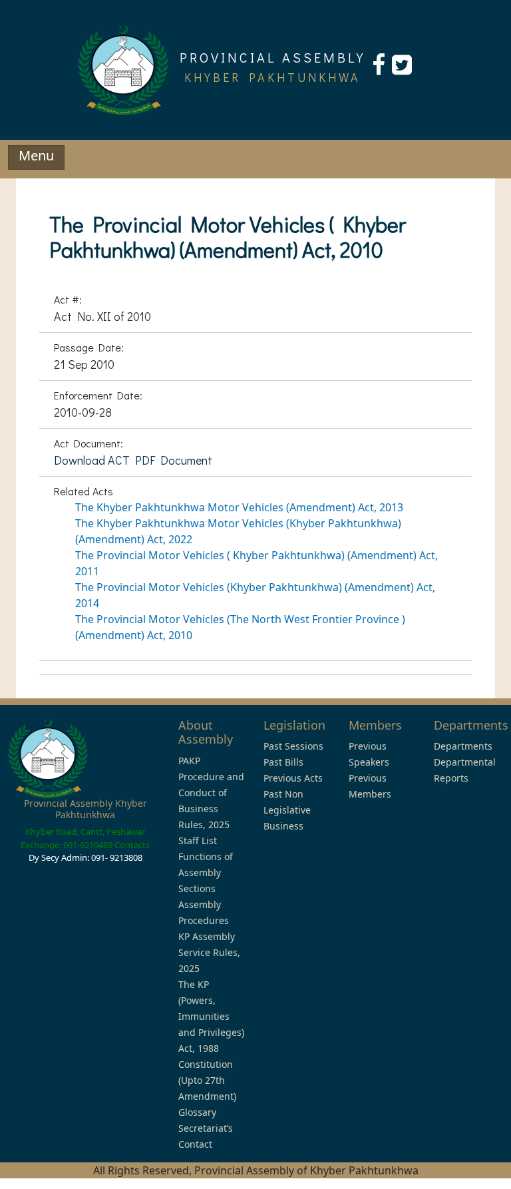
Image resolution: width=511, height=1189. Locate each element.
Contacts (132, 845)
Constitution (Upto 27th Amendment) (207, 1080)
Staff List (197, 840)
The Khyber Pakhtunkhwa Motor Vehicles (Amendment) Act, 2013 (239, 507)
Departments (463, 746)
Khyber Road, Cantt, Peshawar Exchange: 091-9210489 (83, 838)
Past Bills (283, 762)
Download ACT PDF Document (133, 460)
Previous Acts (293, 778)
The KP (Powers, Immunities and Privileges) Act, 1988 (211, 1016)
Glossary (197, 1112)
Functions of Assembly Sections (205, 872)
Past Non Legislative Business (287, 810)
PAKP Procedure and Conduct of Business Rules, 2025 (211, 792)
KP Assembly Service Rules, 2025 (209, 952)
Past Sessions (293, 746)
